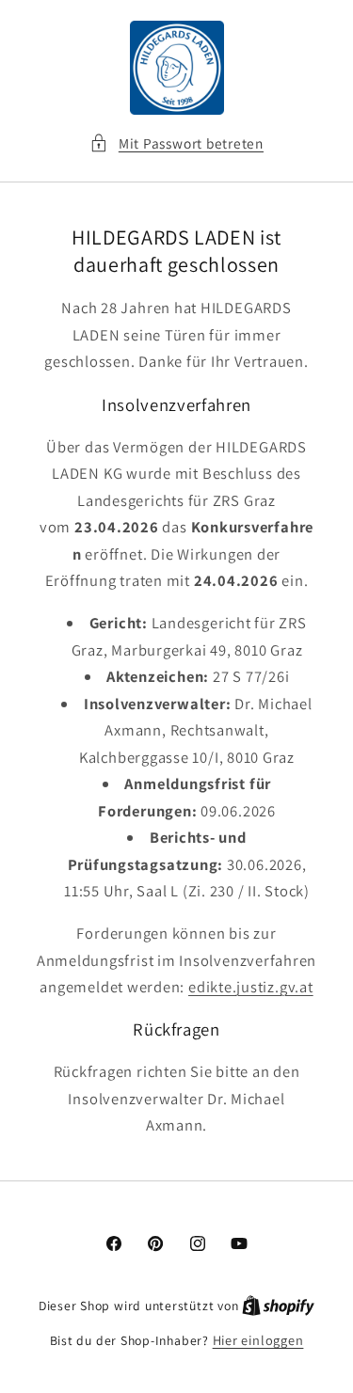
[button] (176, 143)
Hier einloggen (258, 1340)
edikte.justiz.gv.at (250, 986)
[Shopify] (278, 1305)
